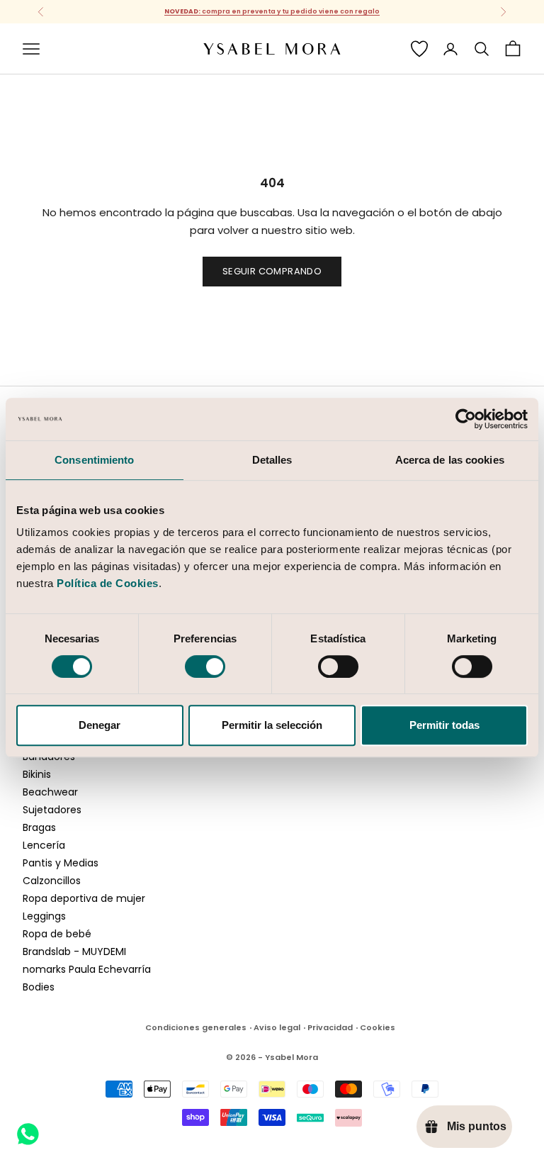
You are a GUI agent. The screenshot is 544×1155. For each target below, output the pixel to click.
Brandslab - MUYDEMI (74, 951)
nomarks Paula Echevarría (87, 969)
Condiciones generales (195, 1027)
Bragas (39, 827)
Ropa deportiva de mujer (84, 898)
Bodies (39, 987)
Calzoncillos (52, 881)
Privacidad (330, 1027)
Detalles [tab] (272, 460)
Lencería (44, 845)
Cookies (377, 1027)
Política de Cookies (108, 583)
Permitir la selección (272, 725)
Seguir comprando (272, 271)
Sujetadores (52, 810)
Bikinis (37, 774)
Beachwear (50, 792)
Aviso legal (277, 1027)
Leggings (44, 916)
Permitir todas (444, 725)
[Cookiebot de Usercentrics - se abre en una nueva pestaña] (466, 419)
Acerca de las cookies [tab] (449, 460)
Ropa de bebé (57, 934)
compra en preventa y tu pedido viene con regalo (272, 11)
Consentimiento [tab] (94, 460)
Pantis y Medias (60, 863)
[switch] (205, 666)
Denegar (99, 725)
